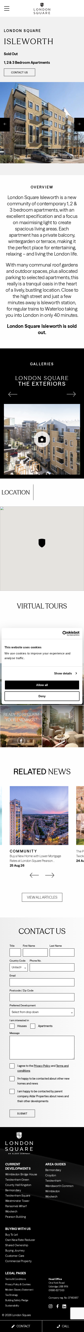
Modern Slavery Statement (19, 1289)
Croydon (50, 1175)
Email (13, 975)
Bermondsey (13, 1190)
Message (15, 1033)
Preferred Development (23, 1005)
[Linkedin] (64, 1306)
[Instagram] (51, 1306)
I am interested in (19, 1020)
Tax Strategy (11, 1295)
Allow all (42, 685)
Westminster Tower (17, 1201)
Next (79, 125)
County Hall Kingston (18, 1185)
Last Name (56, 945)
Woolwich (11, 1211)
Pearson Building (15, 1217)
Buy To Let (11, 1234)
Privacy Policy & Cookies (17, 1284)
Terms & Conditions (15, 1279)
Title (12, 945)
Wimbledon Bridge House (21, 1174)
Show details (63, 673)
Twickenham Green (17, 1179)
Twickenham (53, 1180)
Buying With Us (18, 1229)
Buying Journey (15, 1250)
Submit (22, 1113)
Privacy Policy (42, 1066)
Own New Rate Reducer (20, 1240)
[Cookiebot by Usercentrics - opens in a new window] (62, 633)
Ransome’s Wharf (16, 1206)
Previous (5, 125)
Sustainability (12, 1305)
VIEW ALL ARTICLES (42, 897)
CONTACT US (19, 72)
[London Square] (71, 8)
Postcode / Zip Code (21, 990)
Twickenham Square (17, 1195)
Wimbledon (52, 1191)
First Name (29, 945)
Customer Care (14, 1256)
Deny (42, 696)
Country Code (17, 960)
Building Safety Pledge (16, 1300)
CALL (65, 1326)
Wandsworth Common (59, 1186)
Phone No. (35, 960)
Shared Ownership (16, 1245)
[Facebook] (57, 1306)
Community (23, 851)
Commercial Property (18, 1261)
